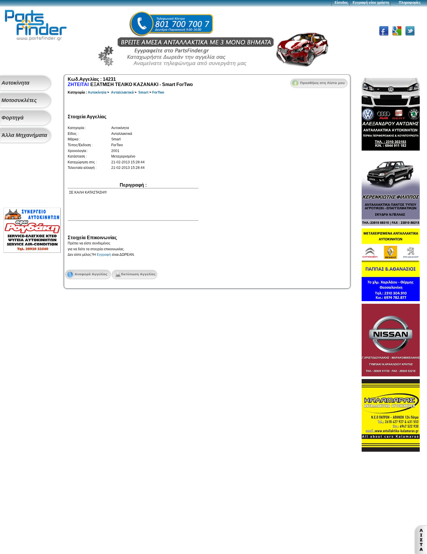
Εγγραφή (104, 255)
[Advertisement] (32, 176)
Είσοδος (341, 3)
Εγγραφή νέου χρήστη (371, 3)
